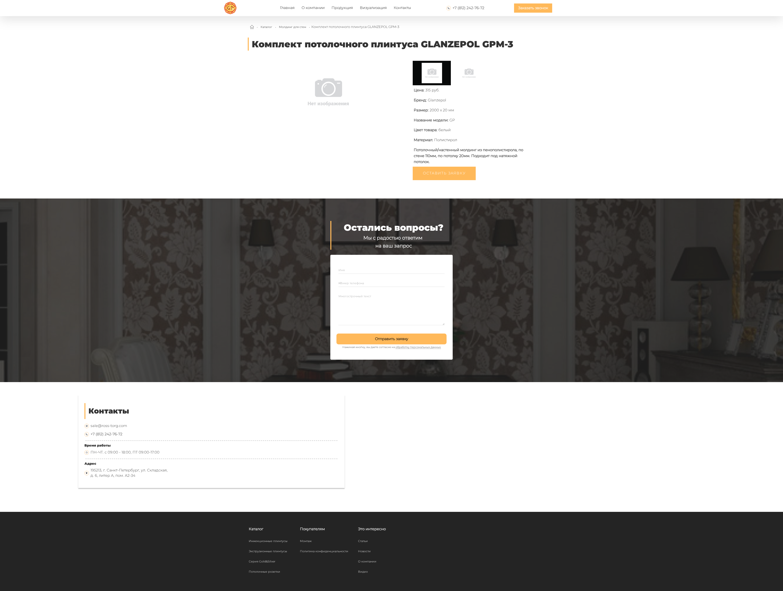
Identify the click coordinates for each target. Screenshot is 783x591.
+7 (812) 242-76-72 (468, 8)
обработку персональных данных (418, 347)
